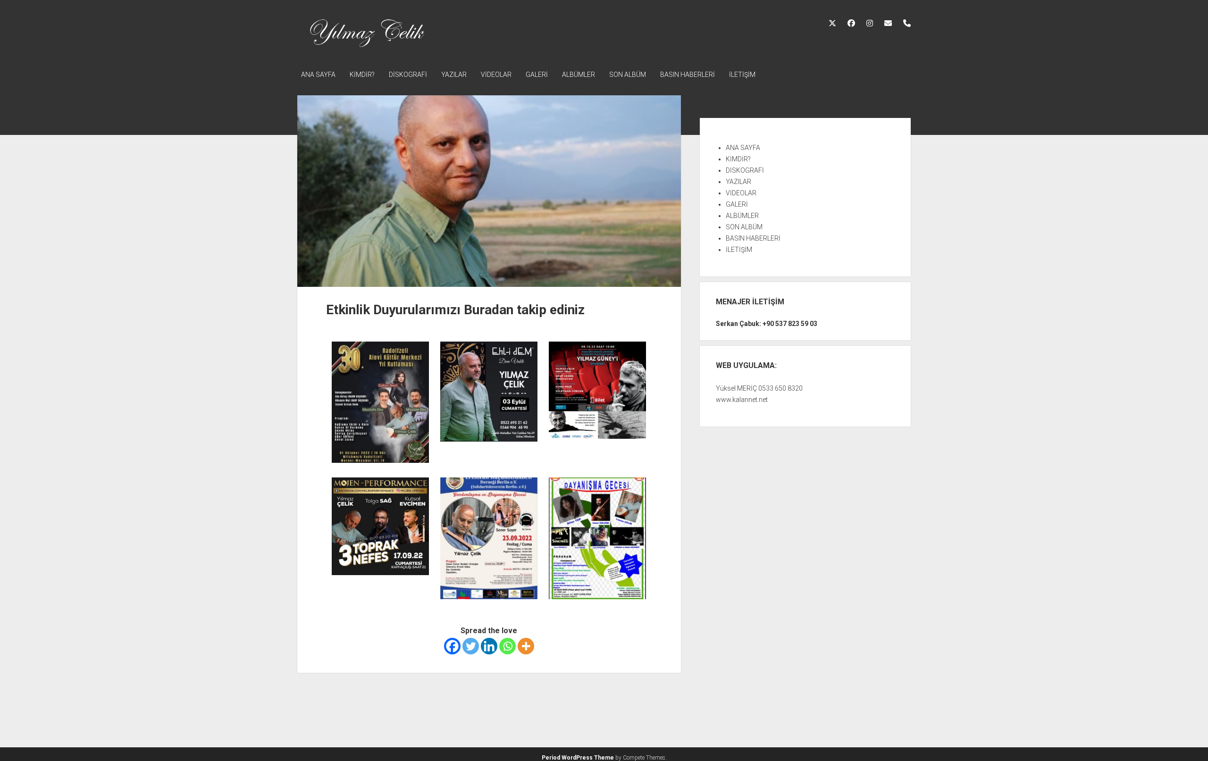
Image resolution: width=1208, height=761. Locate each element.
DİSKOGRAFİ (408, 74)
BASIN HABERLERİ (687, 74)
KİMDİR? (362, 74)
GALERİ (537, 74)
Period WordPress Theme (578, 757)
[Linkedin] (489, 646)
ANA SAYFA (318, 74)
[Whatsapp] (507, 646)
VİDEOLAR (496, 74)
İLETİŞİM (742, 74)
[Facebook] (452, 646)
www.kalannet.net (742, 399)
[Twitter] (470, 646)
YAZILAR (454, 74)
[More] (526, 646)
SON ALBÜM (627, 74)
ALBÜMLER (578, 74)
